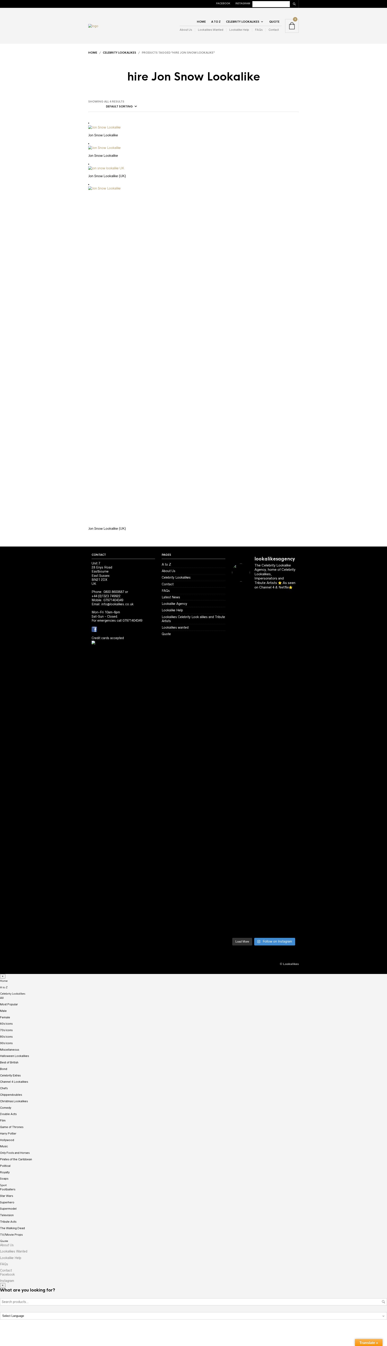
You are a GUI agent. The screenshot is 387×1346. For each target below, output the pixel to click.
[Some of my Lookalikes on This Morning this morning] (239, 840)
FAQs (258, 29)
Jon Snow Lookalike (103, 135)
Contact (274, 29)
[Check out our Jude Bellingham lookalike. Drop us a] (272, 709)
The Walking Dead (12, 1228)
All (2, 998)
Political (5, 1165)
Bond (3, 1069)
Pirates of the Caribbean (16, 1159)
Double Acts (8, 1114)
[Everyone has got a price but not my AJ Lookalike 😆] (272, 842)
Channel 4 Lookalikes (14, 1081)
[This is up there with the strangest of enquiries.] (272, 885)
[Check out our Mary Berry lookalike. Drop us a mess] (288, 897)
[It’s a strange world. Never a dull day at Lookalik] (255, 879)
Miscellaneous (9, 1049)
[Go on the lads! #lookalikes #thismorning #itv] (255, 838)
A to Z (216, 22)
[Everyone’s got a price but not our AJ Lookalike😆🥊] (288, 840)
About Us (186, 29)
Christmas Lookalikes (14, 1101)
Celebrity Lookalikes (242, 22)
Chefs (4, 1088)
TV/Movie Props (11, 1234)
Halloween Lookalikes (14, 1056)
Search (383, 1302)
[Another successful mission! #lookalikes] (288, 764)
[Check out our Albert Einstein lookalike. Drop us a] (288, 631)
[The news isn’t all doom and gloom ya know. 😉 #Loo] (239, 693)
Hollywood (7, 1140)
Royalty (5, 1172)
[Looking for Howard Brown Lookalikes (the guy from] (255, 774)
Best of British (9, 1062)
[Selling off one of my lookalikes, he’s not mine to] (255, 625)
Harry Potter (8, 1133)
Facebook (223, 3)
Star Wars (6, 1196)
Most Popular (9, 1004)
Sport (3, 1185)
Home (201, 22)
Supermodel (8, 1208)
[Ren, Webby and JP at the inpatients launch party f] (272, 613)
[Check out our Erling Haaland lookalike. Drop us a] (288, 707)
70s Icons (6, 1030)
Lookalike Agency (174, 603)
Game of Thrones (11, 1127)
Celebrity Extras (10, 1075)
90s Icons (6, 1043)
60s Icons (6, 1023)
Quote (274, 22)
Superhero (7, 1202)
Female (5, 1017)
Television (7, 1215)
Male (3, 1011)
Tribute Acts (8, 1221)
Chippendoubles (11, 1094)
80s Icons (6, 1036)
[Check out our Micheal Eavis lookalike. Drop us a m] (272, 786)
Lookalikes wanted (175, 627)
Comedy (5, 1107)
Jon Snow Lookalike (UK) (107, 176)
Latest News (171, 597)
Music (4, 1146)
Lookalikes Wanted (210, 29)
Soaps (4, 1178)
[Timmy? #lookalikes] (239, 603)
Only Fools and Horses (15, 1152)
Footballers (7, 1189)
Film (3, 1120)
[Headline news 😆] (255, 677)
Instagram (242, 3)
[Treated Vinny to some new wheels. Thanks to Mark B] (239, 772)
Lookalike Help (239, 29)
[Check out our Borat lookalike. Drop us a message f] (239, 893)
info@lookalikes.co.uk (117, 604)
